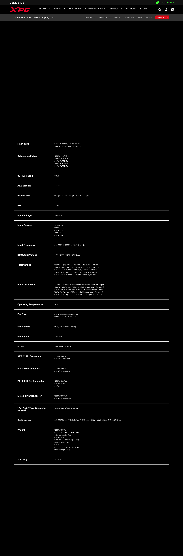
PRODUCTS (59, 8)
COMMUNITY (115, 8)
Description (90, 17)
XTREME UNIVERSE (95, 8)
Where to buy (162, 17)
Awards (149, 17)
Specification (104, 17)
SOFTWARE (75, 8)
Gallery (117, 17)
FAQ (140, 17)
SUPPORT (131, 8)
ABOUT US (44, 8)
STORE (143, 8)
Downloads (129, 17)
